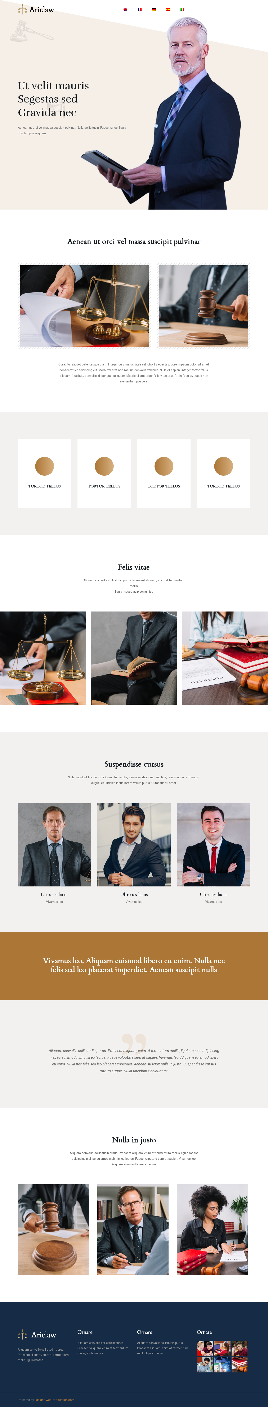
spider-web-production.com (55, 1400)
